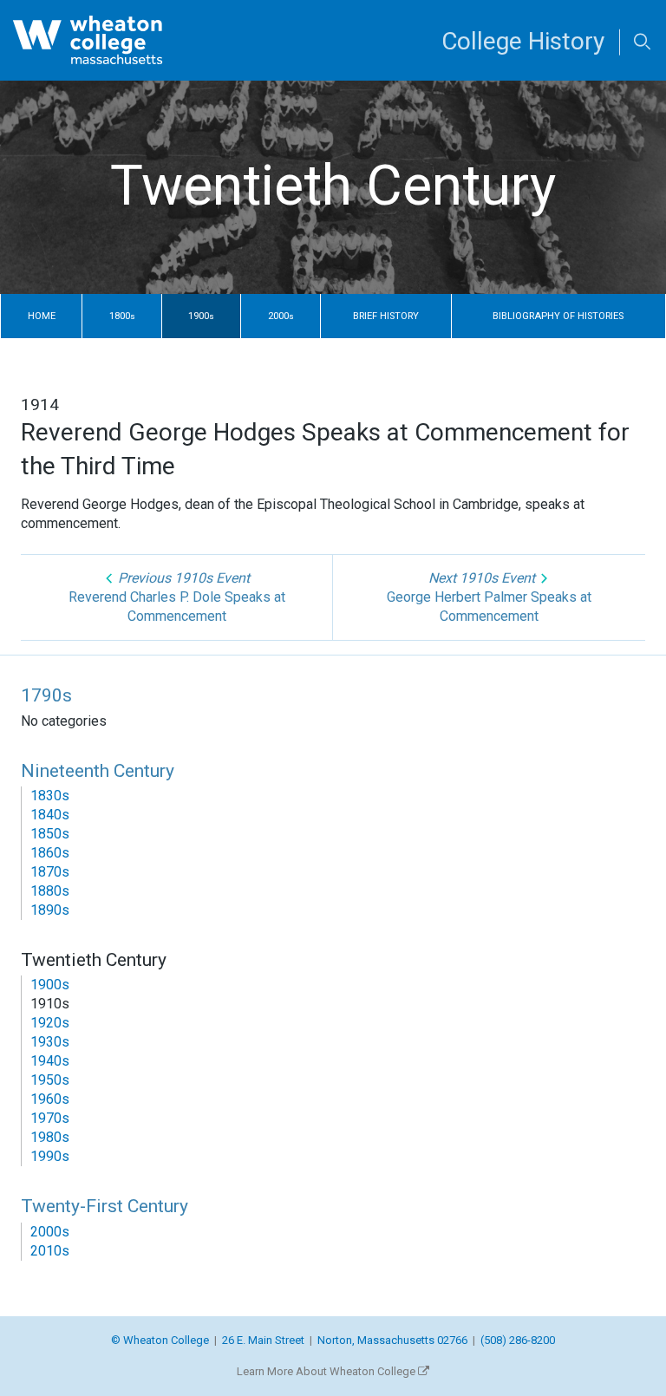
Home (42, 316)
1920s (49, 1022)
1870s (49, 872)
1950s (49, 1080)
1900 (201, 316)
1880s (49, 891)
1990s (49, 1156)
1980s (49, 1137)
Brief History (386, 316)
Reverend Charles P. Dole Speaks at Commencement (177, 597)
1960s (49, 1099)
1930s (49, 1042)
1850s (49, 833)
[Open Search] (642, 43)
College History (522, 41)
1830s (49, 795)
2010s (49, 1251)
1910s (49, 1003)
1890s (49, 910)
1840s (49, 814)
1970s (49, 1118)
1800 (122, 316)
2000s (49, 1231)
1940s (49, 1061)
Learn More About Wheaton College (327, 1371)
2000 (281, 316)
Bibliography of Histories (558, 316)
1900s (49, 984)
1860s (49, 853)
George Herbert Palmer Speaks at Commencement (489, 597)
